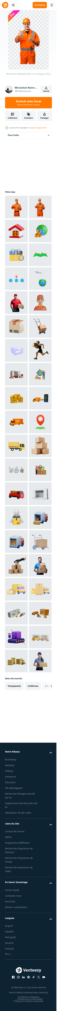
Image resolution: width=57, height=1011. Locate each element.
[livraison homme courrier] (16, 828)
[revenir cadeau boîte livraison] (16, 302)
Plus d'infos (13, 135)
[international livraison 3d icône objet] (16, 278)
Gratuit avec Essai (28, 102)
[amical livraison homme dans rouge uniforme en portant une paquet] (16, 398)
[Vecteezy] (5, 5)
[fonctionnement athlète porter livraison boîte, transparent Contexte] (16, 517)
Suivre (46, 91)
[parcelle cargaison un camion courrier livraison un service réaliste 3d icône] (16, 971)
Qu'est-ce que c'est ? (38, 127)
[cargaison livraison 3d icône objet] (16, 780)
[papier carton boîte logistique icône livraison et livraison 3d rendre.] (16, 446)
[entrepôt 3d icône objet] (16, 254)
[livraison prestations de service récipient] (16, 685)
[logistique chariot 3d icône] (16, 900)
